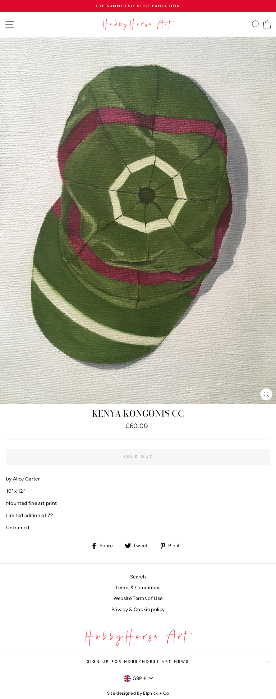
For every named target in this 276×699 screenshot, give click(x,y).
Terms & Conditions (137, 587)
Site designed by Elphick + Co (138, 693)
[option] (138, 6)
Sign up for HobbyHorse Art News (138, 661)
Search (138, 577)
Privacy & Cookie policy (138, 609)
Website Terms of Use (138, 598)
